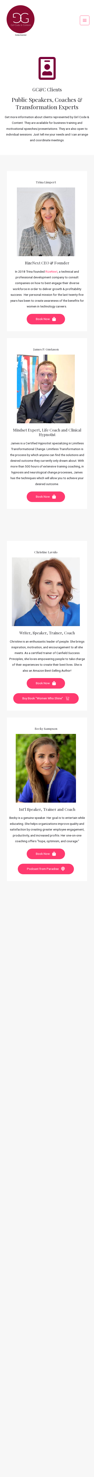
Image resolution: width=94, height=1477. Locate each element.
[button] (46, 319)
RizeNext (51, 271)
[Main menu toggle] (85, 20)
